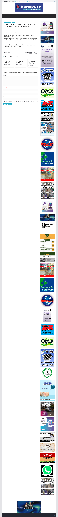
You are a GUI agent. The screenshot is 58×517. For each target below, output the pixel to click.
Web (4, 96)
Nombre (5, 87)
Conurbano (32, 14)
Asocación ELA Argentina (24, 14)
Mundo (48, 14)
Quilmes (13, 22)
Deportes (37, 14)
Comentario (5, 75)
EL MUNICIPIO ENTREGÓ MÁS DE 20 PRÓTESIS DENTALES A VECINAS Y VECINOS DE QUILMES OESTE (23, 2)
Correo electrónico (6, 92)
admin (12, 28)
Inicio (5, 14)
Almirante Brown (16, 14)
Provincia (9, 22)
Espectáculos (43, 14)
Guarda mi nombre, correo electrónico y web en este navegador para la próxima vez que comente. (21, 101)
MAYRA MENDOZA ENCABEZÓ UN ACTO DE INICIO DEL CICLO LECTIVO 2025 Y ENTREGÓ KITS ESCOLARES (12, 51)
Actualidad (9, 14)
